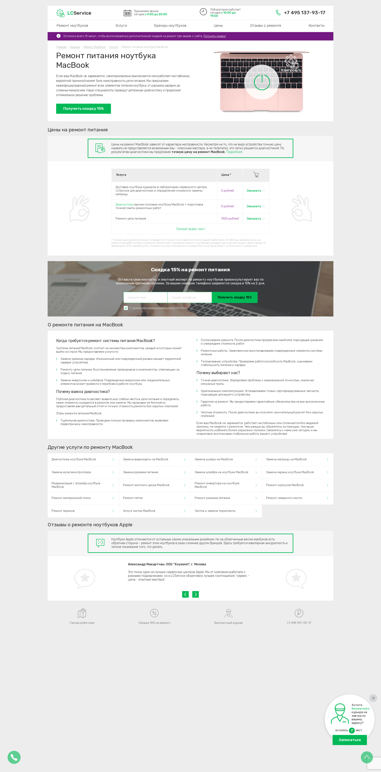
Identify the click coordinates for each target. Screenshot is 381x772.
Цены (218, 25)
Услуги (121, 25)
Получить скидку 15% (83, 108)
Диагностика (124, 204)
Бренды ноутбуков (170, 25)
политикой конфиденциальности (153, 307)
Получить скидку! (215, 36)
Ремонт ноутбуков (72, 25)
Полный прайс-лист (190, 229)
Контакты (316, 25)
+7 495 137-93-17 (304, 12)
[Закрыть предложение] (373, 698)
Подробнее (234, 152)
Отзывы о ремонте (265, 25)
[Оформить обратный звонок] (14, 757)
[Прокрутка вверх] (366, 757)
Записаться (350, 740)
